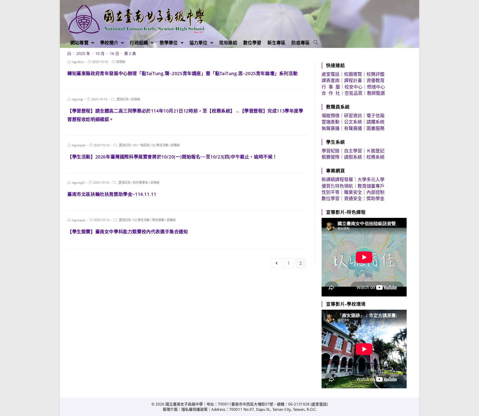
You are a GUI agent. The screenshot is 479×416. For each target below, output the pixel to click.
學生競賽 (158, 220)
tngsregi (77, 99)
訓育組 (120, 62)
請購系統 (375, 122)
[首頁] (69, 53)
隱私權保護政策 (194, 409)
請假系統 (353, 157)
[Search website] (316, 42)
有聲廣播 (353, 128)
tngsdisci (78, 62)
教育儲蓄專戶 (371, 186)
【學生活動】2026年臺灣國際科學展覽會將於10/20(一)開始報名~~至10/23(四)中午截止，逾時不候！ (172, 157)
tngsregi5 (78, 182)
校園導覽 (353, 74)
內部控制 (375, 192)
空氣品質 (353, 93)
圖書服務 (375, 128)
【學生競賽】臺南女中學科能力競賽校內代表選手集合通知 (127, 232)
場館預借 (331, 116)
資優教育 (375, 80)
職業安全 (353, 192)
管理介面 (170, 409)
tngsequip (78, 145)
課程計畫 (353, 80)
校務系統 (375, 157)
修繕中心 (376, 87)
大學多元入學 (371, 179)
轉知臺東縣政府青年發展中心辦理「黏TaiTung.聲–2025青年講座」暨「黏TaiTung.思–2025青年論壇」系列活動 (182, 73)
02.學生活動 (160, 145)
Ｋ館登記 (375, 151)
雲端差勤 (331, 122)
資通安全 (353, 198)
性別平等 (331, 192)
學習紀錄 (331, 151)
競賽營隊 (331, 157)
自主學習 (353, 151)
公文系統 (353, 122)
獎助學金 (375, 198)
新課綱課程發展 (337, 179)
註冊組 (135, 99)
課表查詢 (331, 80)
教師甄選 (376, 93)
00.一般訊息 (141, 145)
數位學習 (331, 198)
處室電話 (331, 74)
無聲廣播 (331, 128)
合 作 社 (331, 93)
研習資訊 (353, 116)
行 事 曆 (331, 87)
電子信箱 (375, 116)
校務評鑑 (375, 74)
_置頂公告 (122, 99)
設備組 (175, 145)
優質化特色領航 (337, 186)
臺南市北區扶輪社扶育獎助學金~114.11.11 (111, 194)
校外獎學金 (140, 182)
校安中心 (353, 87)
